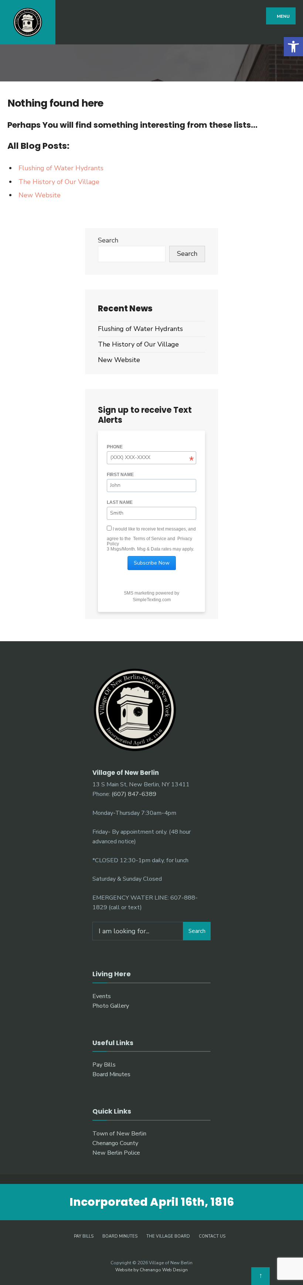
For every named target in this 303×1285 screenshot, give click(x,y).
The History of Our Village (58, 181)
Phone (115, 446)
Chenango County (115, 1143)
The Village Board (168, 1236)
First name (120, 474)
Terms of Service (149, 538)
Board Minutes (111, 1074)
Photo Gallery (110, 1006)
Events (101, 996)
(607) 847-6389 (134, 794)
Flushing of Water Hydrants (60, 168)
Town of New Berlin (119, 1134)
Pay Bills (104, 1065)
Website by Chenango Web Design (151, 1270)
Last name (120, 502)
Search (108, 240)
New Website (39, 195)
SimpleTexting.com (152, 599)
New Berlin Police (116, 1153)
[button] (293, 46)
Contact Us (212, 1236)
